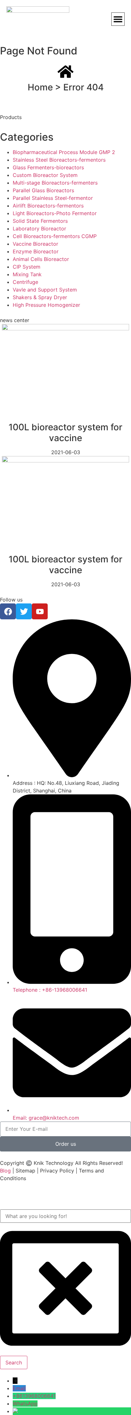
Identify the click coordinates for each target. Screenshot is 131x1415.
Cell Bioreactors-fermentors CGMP (55, 236)
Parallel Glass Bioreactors (43, 190)
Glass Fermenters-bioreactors (48, 167)
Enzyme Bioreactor (36, 251)
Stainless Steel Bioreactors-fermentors (59, 160)
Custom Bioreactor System (45, 175)
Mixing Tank (27, 274)
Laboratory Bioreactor (39, 228)
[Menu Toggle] (118, 19)
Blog (5, 1170)
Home (40, 87)
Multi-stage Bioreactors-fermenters (55, 183)
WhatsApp (25, 1403)
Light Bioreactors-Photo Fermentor (55, 213)
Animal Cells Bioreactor (41, 259)
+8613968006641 (34, 1396)
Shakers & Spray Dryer (40, 297)
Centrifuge (25, 282)
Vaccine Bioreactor (35, 244)
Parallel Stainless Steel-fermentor (53, 198)
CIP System (26, 267)
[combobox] (65, 1216)
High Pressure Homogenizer (46, 305)
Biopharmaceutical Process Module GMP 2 (64, 152)
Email (19, 1388)
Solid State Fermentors (40, 221)
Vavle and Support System (45, 289)
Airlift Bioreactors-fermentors (48, 205)
